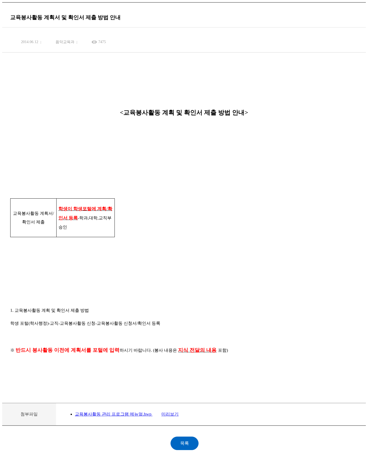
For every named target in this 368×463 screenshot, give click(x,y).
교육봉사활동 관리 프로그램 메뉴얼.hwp (113, 414)
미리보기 (170, 414)
